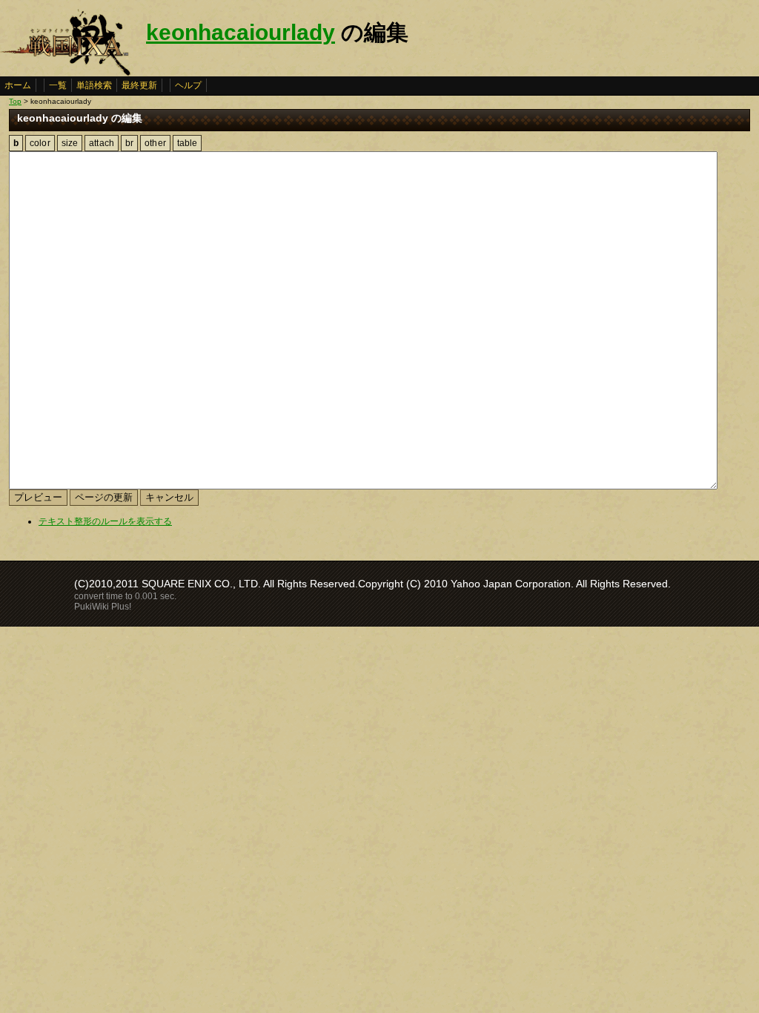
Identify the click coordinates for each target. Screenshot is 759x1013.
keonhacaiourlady (240, 32)
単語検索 (94, 85)
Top (15, 101)
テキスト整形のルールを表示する (105, 521)
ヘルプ (188, 85)
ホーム (17, 85)
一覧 (58, 85)
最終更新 (139, 85)
